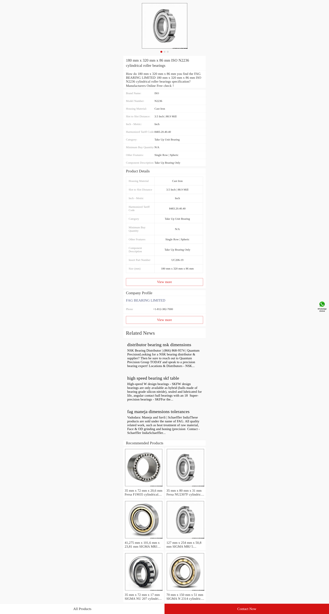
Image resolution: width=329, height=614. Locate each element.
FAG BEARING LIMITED (145, 300)
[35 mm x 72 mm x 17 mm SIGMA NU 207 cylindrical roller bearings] (143, 591)
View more (164, 282)
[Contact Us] (322, 307)
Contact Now (246, 609)
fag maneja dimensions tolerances (158, 411)
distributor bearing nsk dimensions (159, 344)
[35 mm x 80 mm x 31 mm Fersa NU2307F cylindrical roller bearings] (185, 487)
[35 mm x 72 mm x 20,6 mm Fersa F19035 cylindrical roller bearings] (143, 487)
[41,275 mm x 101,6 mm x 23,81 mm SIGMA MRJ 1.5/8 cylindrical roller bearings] (143, 539)
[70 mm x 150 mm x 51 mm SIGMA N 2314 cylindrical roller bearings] (185, 591)
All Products (82, 609)
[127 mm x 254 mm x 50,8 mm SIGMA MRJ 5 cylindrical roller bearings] (185, 539)
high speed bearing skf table (153, 378)
